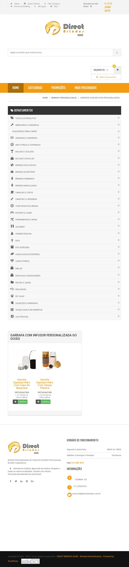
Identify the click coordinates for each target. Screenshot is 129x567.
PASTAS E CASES (23, 282)
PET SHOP (19, 296)
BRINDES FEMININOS (24, 179)
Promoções (58, 88)
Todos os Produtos (25, 118)
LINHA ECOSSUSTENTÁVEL (27, 254)
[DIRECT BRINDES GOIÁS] (23, 447)
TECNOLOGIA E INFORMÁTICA (28, 310)
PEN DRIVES (20, 289)
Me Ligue (42, 6)
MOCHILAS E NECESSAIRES (27, 276)
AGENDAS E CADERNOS (26, 138)
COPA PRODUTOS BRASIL (27, 206)
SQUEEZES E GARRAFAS (26, 303)
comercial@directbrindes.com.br (86, 494)
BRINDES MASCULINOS (26, 185)
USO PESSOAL (22, 317)
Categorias (35, 88)
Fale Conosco (54, 4)
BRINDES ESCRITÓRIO (25, 172)
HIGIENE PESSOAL (23, 234)
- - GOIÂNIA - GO (80, 479)
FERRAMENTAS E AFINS (26, 219)
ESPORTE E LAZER (23, 213)
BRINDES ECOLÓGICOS (25, 165)
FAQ (56, 6)
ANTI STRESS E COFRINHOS (28, 145)
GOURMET (20, 227)
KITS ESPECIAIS (22, 247)
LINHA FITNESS (22, 261)
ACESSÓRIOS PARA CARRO (24, 131)
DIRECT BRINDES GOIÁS (68, 556)
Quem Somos (34, 4)
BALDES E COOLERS (24, 151)
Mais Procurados (86, 88)
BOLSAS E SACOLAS (24, 158)
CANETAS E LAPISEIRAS (26, 199)
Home (17, 4)
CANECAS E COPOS (24, 192)
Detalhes (23, 401)
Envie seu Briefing (22, 6)
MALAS (18, 268)
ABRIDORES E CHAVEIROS (27, 125)
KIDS (17, 240)
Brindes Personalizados (91, 556)
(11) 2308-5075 (108, 7)
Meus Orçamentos (107, 77)
